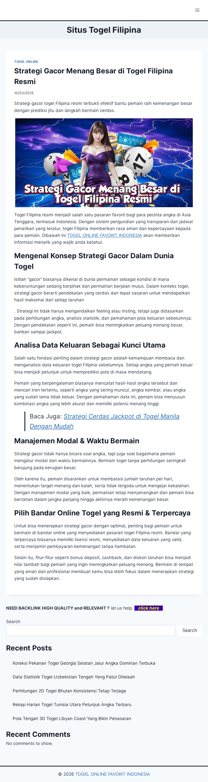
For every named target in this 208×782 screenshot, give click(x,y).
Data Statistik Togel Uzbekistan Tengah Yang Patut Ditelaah (74, 676)
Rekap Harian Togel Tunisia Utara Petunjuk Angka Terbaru (72, 704)
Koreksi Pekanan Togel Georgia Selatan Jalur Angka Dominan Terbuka (84, 663)
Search (13, 621)
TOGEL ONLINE (26, 61)
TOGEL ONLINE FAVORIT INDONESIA (112, 774)
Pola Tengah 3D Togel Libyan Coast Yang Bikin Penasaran (72, 718)
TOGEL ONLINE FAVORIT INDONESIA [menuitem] (104, 235)
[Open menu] (197, 10)
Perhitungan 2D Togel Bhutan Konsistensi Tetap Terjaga (69, 690)
